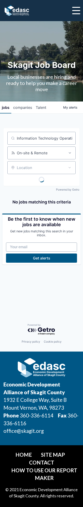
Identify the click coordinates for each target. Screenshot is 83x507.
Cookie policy (53, 341)
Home (23, 455)
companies (22, 107)
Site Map (53, 455)
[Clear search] (70, 138)
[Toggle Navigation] (76, 10)
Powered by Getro (67, 189)
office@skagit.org (23, 431)
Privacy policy (31, 341)
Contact (41, 462)
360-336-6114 (36, 415)
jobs (5, 107)
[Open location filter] (70, 168)
